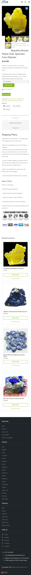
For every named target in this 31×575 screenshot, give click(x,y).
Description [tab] (15, 118)
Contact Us (5, 432)
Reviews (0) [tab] (15, 128)
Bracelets (4, 496)
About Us (4, 429)
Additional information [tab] (15, 123)
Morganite (4, 467)
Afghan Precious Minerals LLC (20, 567)
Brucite (9, 99)
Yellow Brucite (19, 100)
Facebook (6, 543)
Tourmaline (5, 484)
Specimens (17, 43)
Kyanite (4, 481)
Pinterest (6, 540)
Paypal (3, 511)
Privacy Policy (5, 435)
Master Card (5, 522)
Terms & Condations (7, 437)
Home (12, 43)
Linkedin (6, 537)
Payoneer (4, 514)
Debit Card (5, 516)
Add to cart (8, 85)
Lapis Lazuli (5, 490)
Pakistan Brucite (11, 100)
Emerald (4, 493)
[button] (26, 8)
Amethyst (4, 461)
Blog (3, 426)
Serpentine (5, 478)
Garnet (4, 458)
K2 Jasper (4, 455)
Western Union (6, 525)
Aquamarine (5, 499)
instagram (7, 546)
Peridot (4, 476)
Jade (3, 447)
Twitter (6, 534)
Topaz (3, 452)
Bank (3, 508)
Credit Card (5, 519)
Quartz (4, 464)
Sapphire (4, 449)
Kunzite (4, 487)
